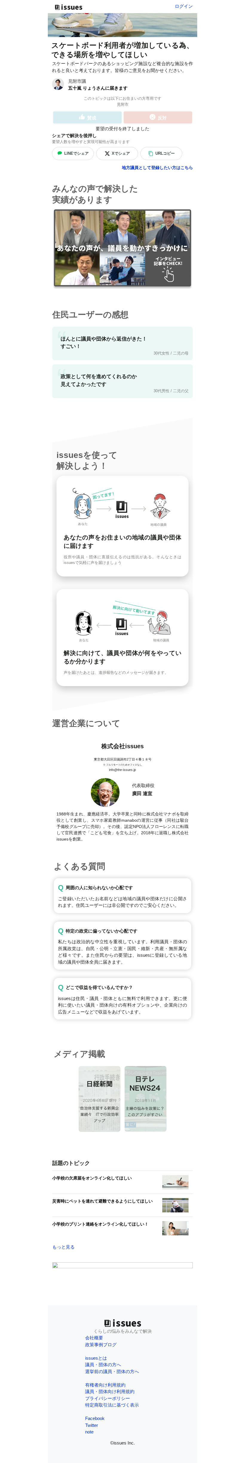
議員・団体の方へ (103, 1364)
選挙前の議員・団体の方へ (112, 1371)
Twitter (91, 1425)
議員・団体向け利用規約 (109, 1391)
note (89, 1431)
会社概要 (94, 1337)
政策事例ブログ (101, 1344)
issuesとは (96, 1358)
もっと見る (63, 1246)
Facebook (95, 1418)
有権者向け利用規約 (105, 1384)
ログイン (184, 6)
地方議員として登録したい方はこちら (157, 167)
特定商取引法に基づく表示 (112, 1404)
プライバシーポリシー (107, 1398)
